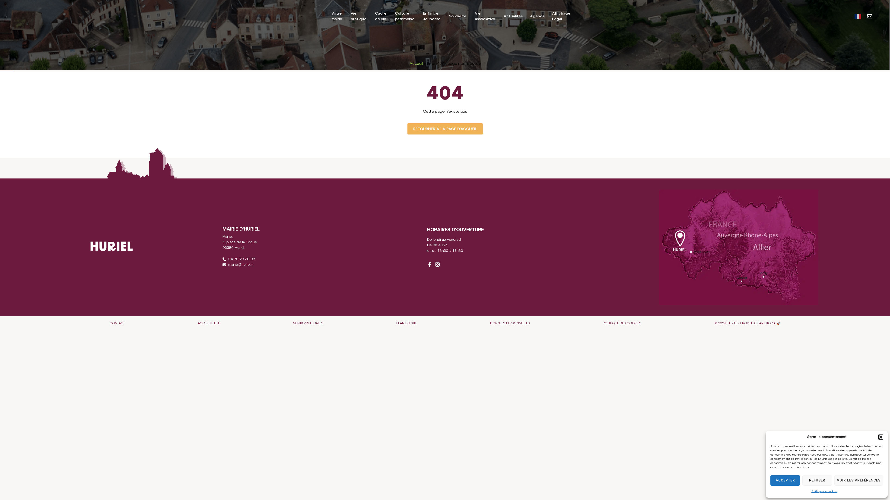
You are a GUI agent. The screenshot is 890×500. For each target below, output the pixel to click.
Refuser (817, 480)
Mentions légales (308, 323)
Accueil (416, 64)
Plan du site (406, 323)
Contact (117, 323)
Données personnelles (510, 323)
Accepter (785, 480)
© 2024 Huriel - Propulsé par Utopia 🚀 (748, 323)
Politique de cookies (824, 491)
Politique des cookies (622, 323)
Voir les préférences (858, 480)
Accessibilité (209, 323)
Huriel (22, 16)
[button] (880, 437)
